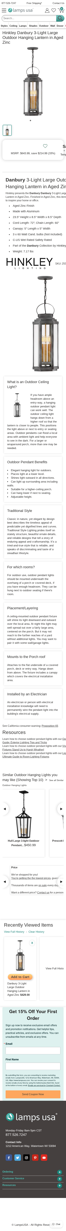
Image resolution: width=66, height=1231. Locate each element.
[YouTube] (44, 1157)
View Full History (14, 931)
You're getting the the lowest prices (31, 878)
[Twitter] (17, 1157)
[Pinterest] (35, 1157)
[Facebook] (9, 1157)
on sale (42, 885)
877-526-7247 (9, 3)
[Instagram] (26, 1157)
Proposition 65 (50, 726)
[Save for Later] (45, 146)
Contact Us (58, 3)
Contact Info (13, 1142)
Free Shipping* (34, 3)
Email (9, 1043)
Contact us (43, 892)
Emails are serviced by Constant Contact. (44, 1085)
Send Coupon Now (33, 1094)
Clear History (36, 931)
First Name (12, 1059)
